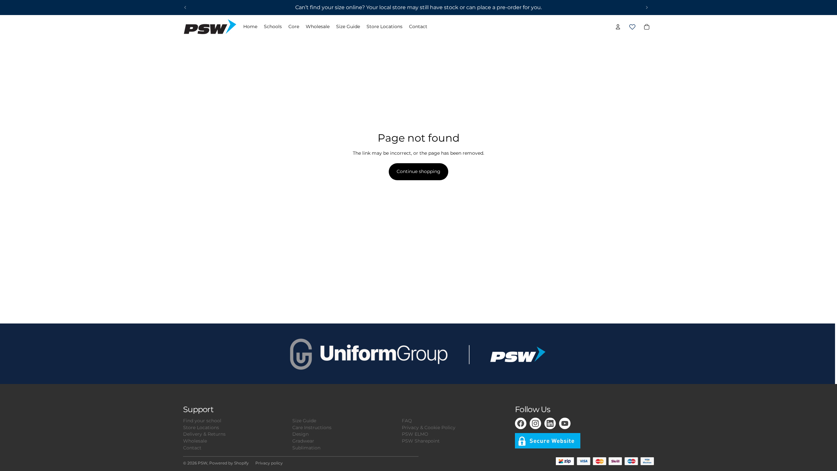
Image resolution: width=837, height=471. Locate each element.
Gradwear (303, 441)
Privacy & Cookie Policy (428, 427)
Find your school (202, 421)
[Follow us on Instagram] (535, 423)
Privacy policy (269, 463)
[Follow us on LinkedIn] (550, 423)
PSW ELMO (415, 434)
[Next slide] (647, 7)
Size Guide (304, 421)
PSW (202, 463)
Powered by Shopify (229, 463)
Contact (192, 448)
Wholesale (195, 441)
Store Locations (201, 427)
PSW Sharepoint (421, 441)
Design (300, 434)
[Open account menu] (618, 27)
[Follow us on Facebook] (520, 423)
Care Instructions (312, 427)
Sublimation (306, 448)
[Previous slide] (185, 7)
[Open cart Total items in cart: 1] (632, 27)
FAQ (407, 421)
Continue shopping (418, 171)
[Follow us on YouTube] (565, 423)
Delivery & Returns (204, 434)
